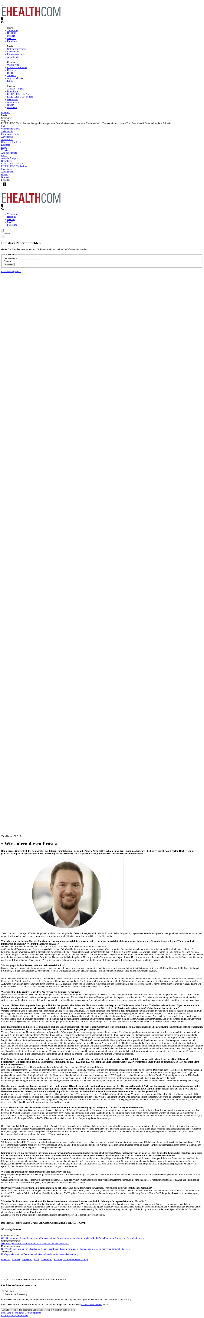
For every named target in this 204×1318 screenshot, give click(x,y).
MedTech (11, 38)
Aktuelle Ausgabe (15, 88)
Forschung (12, 41)
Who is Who (13, 64)
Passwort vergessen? (11, 271)
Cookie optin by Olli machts (14, 1315)
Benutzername (10, 258)
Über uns (5, 112)
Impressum (27, 1259)
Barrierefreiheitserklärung (75, 1259)
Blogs (10, 73)
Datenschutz (46, 1259)
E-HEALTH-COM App (18, 94)
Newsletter (12, 107)
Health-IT (11, 33)
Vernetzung (12, 30)
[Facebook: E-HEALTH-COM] (4, 186)
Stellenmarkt (13, 51)
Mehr (3, 126)
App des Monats (15, 78)
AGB (36, 1259)
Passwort (8, 261)
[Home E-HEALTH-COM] (31, 16)
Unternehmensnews (16, 49)
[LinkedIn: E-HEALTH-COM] (16, 186)
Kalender (11, 70)
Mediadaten (12, 99)
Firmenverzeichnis (15, 54)
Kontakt (16, 1259)
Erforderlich (10, 1291)
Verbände (11, 75)
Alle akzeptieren (9, 1310)
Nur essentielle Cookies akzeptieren (34, 1310)
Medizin (11, 35)
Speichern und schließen (64, 1310)
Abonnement (13, 102)
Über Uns (5, 1259)
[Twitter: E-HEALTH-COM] (10, 186)
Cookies (58, 1259)
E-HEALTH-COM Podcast (20, 96)
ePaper (10, 104)
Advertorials (13, 57)
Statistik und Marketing (16, 1294)
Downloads (12, 91)
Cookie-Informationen (91, 1304)
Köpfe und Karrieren (17, 67)
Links (10, 81)
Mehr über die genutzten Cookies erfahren (21, 1312)
